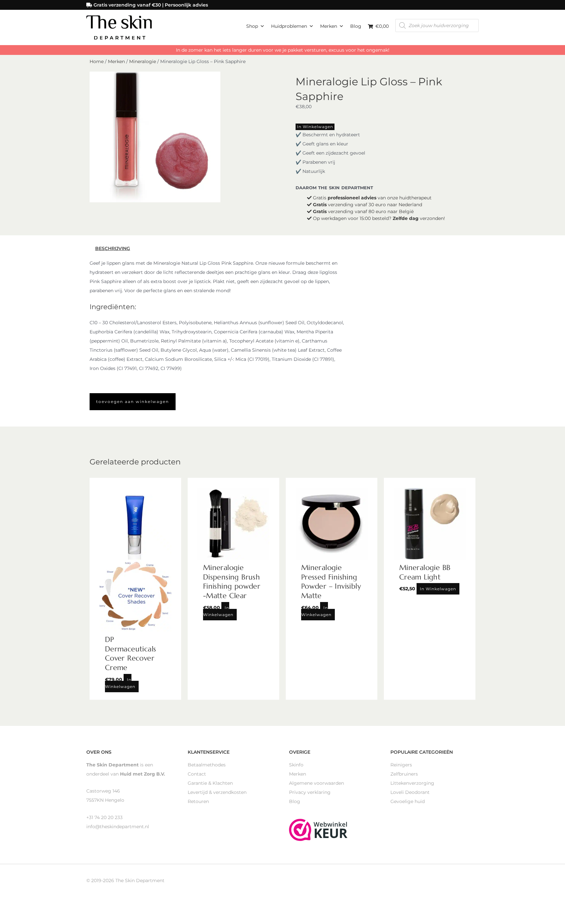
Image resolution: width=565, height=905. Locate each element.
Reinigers (401, 765)
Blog (355, 26)
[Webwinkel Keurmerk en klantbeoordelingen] (318, 829)
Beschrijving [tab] (112, 248)
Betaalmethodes (207, 765)
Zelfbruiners (404, 774)
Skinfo (296, 765)
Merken (328, 26)
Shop (252, 26)
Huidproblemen (289, 26)
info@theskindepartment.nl (117, 827)
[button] (133, 401)
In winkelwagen (315, 126)
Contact (197, 774)
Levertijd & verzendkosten (217, 792)
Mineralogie (142, 61)
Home (97, 61)
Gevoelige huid (407, 801)
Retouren (198, 801)
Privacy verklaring (310, 792)
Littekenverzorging (412, 783)
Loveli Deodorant (410, 792)
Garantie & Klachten (210, 783)
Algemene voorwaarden (316, 783)
